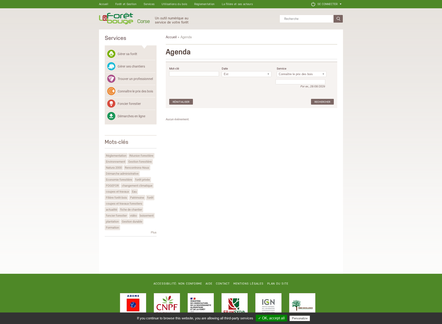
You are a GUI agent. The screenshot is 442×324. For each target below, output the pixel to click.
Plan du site (277, 283)
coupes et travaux (117, 191)
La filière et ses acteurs (237, 4)
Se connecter (327, 4)
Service (281, 68)
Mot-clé (174, 68)
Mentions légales (248, 283)
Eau (134, 191)
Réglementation (204, 4)
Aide (209, 283)
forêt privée (142, 179)
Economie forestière (119, 179)
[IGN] (268, 306)
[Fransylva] (234, 306)
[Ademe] (133, 306)
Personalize (300, 318)
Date (225, 68)
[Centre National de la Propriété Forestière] (167, 306)
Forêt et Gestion (126, 4)
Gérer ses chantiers (131, 66)
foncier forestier (116, 215)
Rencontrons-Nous (137, 167)
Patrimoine (137, 197)
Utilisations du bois (174, 4)
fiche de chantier (131, 209)
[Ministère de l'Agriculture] (201, 306)
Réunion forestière (141, 155)
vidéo (133, 215)
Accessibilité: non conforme (178, 283)
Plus (154, 232)
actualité (111, 209)
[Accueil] (116, 19)
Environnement (115, 161)
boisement (147, 215)
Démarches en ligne (131, 116)
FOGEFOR (112, 185)
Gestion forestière (140, 161)
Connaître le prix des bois (135, 91)
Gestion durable (132, 221)
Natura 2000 (114, 167)
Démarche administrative (122, 173)
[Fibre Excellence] (302, 306)
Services (149, 4)
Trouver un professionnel (135, 79)
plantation (112, 221)
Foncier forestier (129, 103)
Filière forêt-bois (116, 197)
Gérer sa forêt (127, 54)
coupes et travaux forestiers (124, 203)
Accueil (103, 4)
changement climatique (137, 185)
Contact (223, 283)
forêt (150, 197)
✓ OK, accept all (271, 318)
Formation (112, 227)
